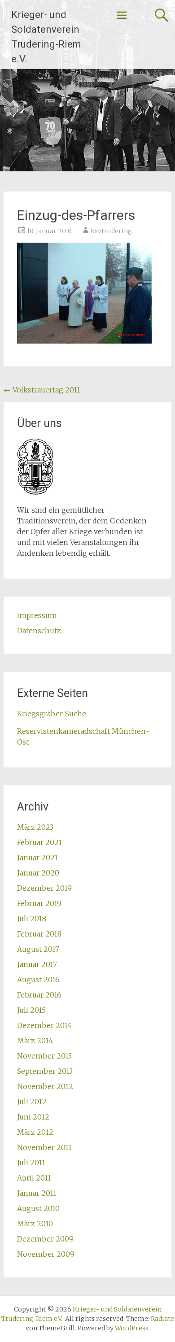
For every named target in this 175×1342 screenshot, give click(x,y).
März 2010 (35, 1223)
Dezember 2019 (44, 888)
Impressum (37, 615)
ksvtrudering (111, 231)
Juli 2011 (31, 1162)
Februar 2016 (39, 994)
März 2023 (35, 827)
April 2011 (34, 1177)
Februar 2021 (39, 842)
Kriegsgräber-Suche (51, 713)
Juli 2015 (31, 1010)
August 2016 (38, 979)
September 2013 (45, 1071)
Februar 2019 (39, 903)
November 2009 (45, 1254)
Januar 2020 (38, 872)
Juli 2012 (32, 1101)
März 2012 (35, 1132)
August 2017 (38, 949)
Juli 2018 (31, 918)
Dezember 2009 (45, 1238)
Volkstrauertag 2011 (42, 389)
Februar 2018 (39, 933)
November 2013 (44, 1055)
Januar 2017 (37, 964)
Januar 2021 (37, 857)
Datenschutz (39, 630)
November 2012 (45, 1086)
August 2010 (38, 1208)
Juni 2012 (33, 1116)
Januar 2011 (37, 1193)
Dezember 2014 (44, 1025)
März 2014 (35, 1040)
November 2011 (44, 1147)
